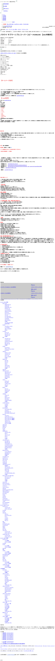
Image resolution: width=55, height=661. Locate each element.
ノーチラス (7, 471)
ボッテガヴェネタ (6, 554)
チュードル (5, 460)
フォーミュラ (7, 434)
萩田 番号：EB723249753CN (8, 636)
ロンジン (4, 497)
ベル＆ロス (5, 463)
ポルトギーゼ (7, 343)
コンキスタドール (8, 443)
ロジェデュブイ (6, 450)
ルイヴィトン (5, 506)
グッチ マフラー (8, 590)
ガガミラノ (5, 425)
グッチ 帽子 (7, 618)
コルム (4, 429)
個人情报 (5, 6)
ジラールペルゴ (6, 492)
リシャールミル (6, 487)
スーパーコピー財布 (4, 538)
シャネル (4, 331)
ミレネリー (7, 410)
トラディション (8, 383)
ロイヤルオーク (8, 411)
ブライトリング (6, 370)
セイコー (4, 414)
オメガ (4, 324)
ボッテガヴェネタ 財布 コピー (29, 650)
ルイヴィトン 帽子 (8, 617)
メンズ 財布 (7, 545)
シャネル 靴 (7, 606)
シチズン (4, 496)
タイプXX (7, 382)
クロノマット (7, 373)
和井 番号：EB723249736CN (8, 637)
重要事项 (23, 643)
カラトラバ (7, 469)
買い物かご (5, 10)
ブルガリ (4, 393)
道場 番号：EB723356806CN (8, 634)
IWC (3, 337)
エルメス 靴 (7, 607)
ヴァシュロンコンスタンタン (8, 475)
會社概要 (4, 16)
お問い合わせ (6, 8)
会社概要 (5, 643)
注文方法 (4, 17)
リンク (6, 437)
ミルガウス (7, 318)
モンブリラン (7, 377)
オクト (6, 396)
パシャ (6, 364)
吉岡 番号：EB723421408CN (8, 632)
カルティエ (5, 359)
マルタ (6, 479)
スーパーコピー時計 (13, 29)
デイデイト (7, 312)
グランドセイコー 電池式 (9, 418)
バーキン (6, 517)
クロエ (4, 527)
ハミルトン (5, 485)
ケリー (6, 516)
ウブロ (4, 346)
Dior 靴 (6, 609)
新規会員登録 (6, 3)
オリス (4, 494)
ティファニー (5, 503)
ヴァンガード (7, 441)
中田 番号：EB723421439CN (8, 640)
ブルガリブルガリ (8, 400)
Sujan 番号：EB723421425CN (8, 639)
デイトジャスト (8, 313)
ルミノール (7, 355)
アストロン (7, 415)
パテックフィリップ (6, 464)
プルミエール (7, 335)
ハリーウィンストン (6, 484)
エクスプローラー (8, 307)
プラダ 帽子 (7, 620)
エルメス (4, 369)
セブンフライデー (6, 483)
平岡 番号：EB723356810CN (8, 633)
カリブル (6, 360)
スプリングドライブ (8, 416)
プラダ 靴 (6, 608)
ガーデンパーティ (8, 515)
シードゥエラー (8, 309)
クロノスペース (8, 372)
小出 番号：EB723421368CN (8, 642)
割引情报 (19, 643)
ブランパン (5, 424)
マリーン (6, 384)
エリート (6, 388)
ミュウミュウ (5, 525)
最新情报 (4, 19)
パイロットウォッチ (8, 341)
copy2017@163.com (8, 26)
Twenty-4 (6, 465)
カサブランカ (7, 442)
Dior (3, 521)
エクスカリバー (8, 452)
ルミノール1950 (8, 356)
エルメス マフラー (8, 588)
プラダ (4, 522)
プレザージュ (7, 420)
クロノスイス (5, 459)
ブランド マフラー (6, 586)
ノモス (4, 501)
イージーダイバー (8, 451)
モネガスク (7, 454)
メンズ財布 (7, 540)
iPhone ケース (5, 612)
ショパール (5, 461)
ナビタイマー (7, 375)
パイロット (7, 391)
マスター (6, 405)
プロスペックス (8, 422)
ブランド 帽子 (5, 616)
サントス (6, 361)
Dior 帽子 (6, 621)
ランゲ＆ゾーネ (6, 456)
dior (5, 599)
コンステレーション (8, 326)
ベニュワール (7, 366)
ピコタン (6, 519)
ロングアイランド (8, 447)
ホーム (4, 14)
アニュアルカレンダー (9, 467)
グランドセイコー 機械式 (9, 419)
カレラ (6, 433)
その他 (6, 321)
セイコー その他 (8, 423)
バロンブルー (7, 365)
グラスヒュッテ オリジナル (8, 489)
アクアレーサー (8, 432)
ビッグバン (7, 350)
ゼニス (4, 387)
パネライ (19, 29)
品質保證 (4, 18)
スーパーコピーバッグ (4, 505)
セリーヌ (4, 529)
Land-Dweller (7, 323)
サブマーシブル (25, 29)
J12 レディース (7, 333)
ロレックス (5, 303)
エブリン (6, 514)
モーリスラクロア (6, 502)
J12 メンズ (7, 332)
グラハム (4, 488)
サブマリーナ (7, 308)
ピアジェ (4, 427)
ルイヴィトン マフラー (9, 587)
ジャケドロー (5, 498)
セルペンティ (7, 397)
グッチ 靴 (6, 604)
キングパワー (7, 347)
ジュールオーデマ (8, 409)
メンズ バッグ (7, 507)
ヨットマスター (8, 320)
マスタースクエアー (8, 446)
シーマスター (7, 327)
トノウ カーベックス (9, 445)
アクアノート (7, 466)
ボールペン (7, 571)
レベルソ (6, 404)
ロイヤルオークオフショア (10, 413)
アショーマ (7, 395)
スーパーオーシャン (8, 374)
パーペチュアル (8, 316)
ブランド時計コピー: (4, 645)
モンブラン (5, 493)
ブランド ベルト (6, 573)
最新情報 (16, 643)
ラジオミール (7, 354)
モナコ (6, 436)
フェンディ (5, 530)
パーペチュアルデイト (9, 317)
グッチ (4, 428)
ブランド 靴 (5, 602)
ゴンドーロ (7, 470)
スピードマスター (8, 328)
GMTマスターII (8, 304)
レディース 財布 (8, 547)
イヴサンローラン (6, 534)
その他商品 (2, 568)
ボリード (6, 520)
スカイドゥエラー (8, 311)
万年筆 (6, 572)
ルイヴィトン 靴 (8, 603)
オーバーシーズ (8, 476)
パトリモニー (7, 478)
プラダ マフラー (8, 591)
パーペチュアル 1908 (9, 322)
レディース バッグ (8, 508)
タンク (6, 363)
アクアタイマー (8, 338)
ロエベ (4, 526)
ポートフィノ (7, 342)
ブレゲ (4, 379)
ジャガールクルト (6, 402)
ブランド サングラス (7, 593)
